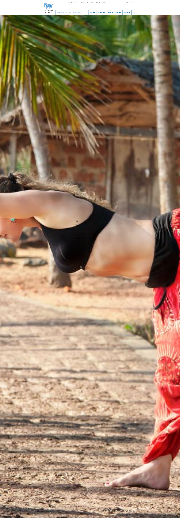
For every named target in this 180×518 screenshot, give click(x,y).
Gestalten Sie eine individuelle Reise (90, 2)
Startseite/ (104, 510)
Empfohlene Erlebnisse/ (121, 510)
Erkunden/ (110, 510)
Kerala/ (134, 510)
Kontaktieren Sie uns (73, 2)
